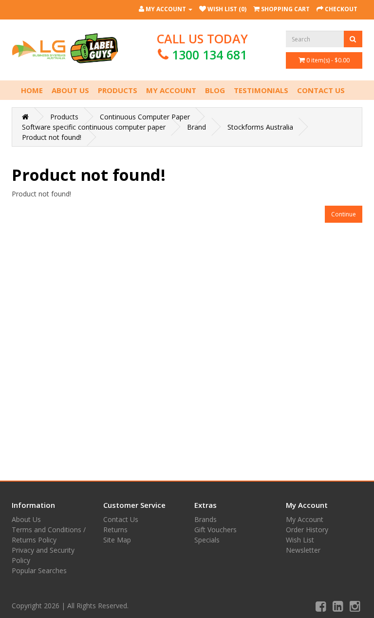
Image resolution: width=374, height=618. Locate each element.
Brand (196, 127)
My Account (171, 90)
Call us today (202, 46)
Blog (215, 90)
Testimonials (261, 90)
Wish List (300, 539)
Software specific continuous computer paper (94, 127)
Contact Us (321, 90)
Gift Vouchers (215, 529)
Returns (115, 529)
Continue (343, 214)
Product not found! (51, 137)
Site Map (117, 539)
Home (32, 90)
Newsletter (303, 550)
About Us (70, 90)
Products (117, 90)
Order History (307, 529)
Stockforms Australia (260, 127)
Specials (207, 539)
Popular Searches (39, 570)
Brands (205, 519)
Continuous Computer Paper (145, 116)
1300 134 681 (209, 54)
